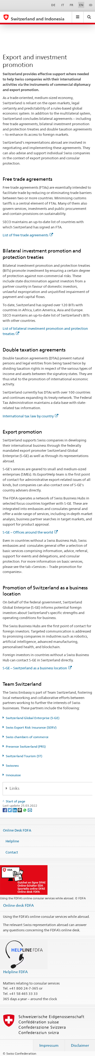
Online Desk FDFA (17, 830)
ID (90, 5)
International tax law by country (28, 416)
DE (53, 5)
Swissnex (12, 766)
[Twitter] (10, 810)
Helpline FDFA (15, 971)
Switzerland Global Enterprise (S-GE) (32, 718)
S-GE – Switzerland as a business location (35, 668)
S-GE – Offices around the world (28, 532)
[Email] (30, 810)
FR (71, 5)
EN (81, 5)
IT (62, 5)
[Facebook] (5, 810)
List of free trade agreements (25, 235)
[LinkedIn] (15, 810)
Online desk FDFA (18, 905)
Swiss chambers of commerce (27, 737)
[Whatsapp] (25, 810)
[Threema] (20, 810)
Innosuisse (13, 775)
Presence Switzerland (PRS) (26, 746)
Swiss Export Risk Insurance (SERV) (31, 727)
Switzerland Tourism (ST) (24, 756)
